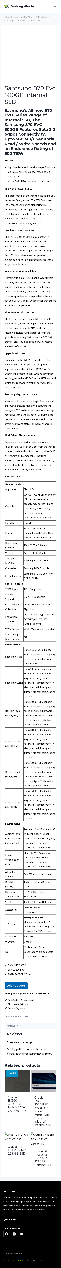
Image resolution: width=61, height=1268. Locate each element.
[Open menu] (55, 6)
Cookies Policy (22, 1260)
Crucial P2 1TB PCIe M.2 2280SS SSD (17, 1150)
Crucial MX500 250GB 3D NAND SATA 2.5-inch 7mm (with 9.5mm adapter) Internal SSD (43, 1111)
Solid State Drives (20, 1016)
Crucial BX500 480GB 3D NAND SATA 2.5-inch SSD (17, 1104)
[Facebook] (6, 1234)
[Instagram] (14, 1234)
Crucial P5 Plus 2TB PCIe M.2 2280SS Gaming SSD (43, 1158)
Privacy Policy (8, 1260)
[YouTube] (22, 1234)
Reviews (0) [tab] (12, 1025)
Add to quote (16, 985)
